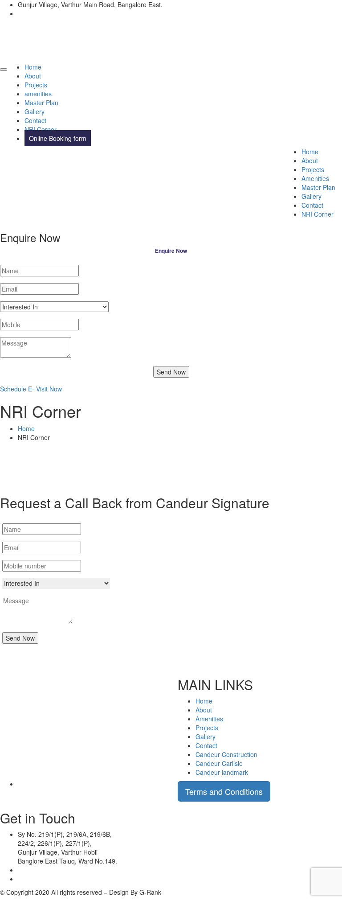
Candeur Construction (226, 754)
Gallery (34, 111)
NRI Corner (40, 129)
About (32, 75)
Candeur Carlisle (219, 763)
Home (32, 66)
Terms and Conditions (224, 791)
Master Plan (41, 102)
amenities (38, 93)
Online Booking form (57, 138)
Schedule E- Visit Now (31, 388)
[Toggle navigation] (3, 69)
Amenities (315, 178)
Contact (35, 120)
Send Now (171, 371)
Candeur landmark (221, 772)
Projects (35, 84)
